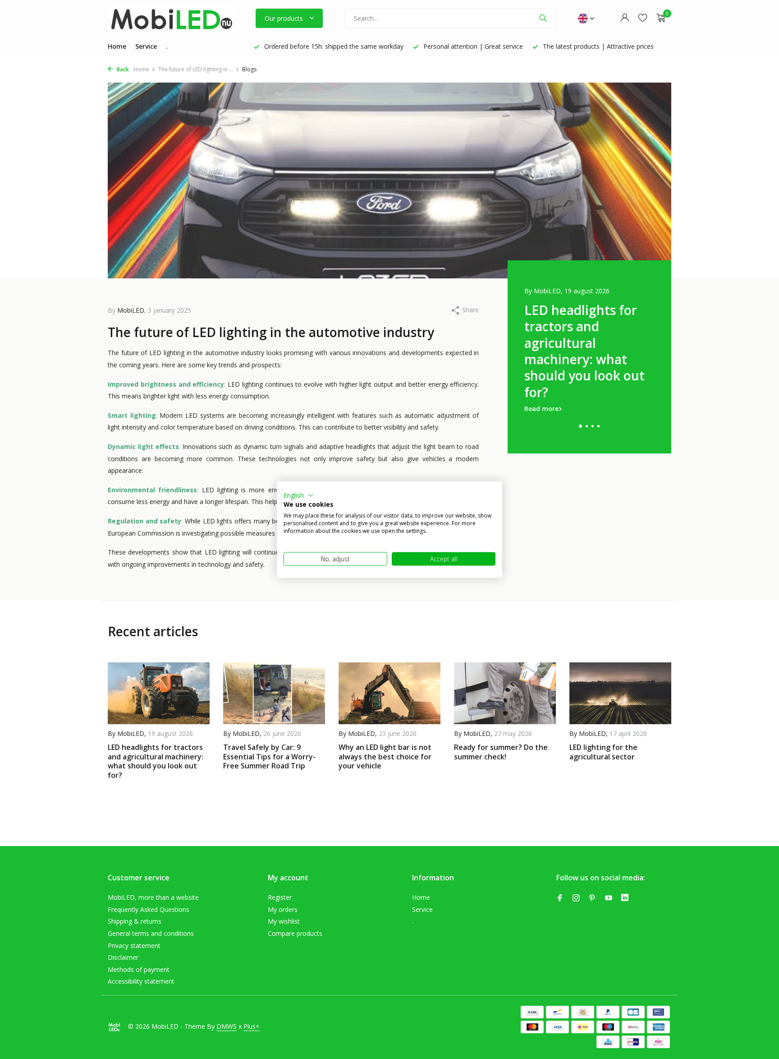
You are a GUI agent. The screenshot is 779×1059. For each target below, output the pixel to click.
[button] (299, 495)
